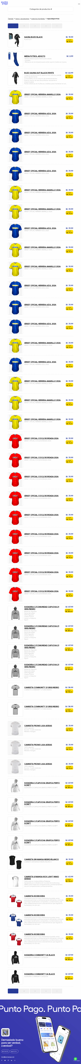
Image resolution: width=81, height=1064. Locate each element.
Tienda (10, 19)
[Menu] (79, 4)
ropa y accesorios (22, 19)
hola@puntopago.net (7, 1057)
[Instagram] (8, 1060)
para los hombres (38, 19)
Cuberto (78, 1060)
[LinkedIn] (11, 1060)
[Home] (4, 3)
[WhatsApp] (15, 1060)
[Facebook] (2, 1060)
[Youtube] (5, 1060)
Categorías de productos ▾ (40, 9)
